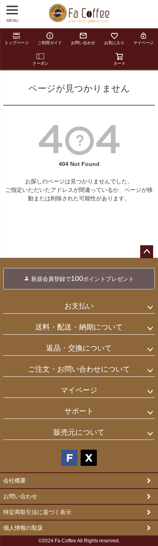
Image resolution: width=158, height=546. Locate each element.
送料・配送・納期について (79, 327)
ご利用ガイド (50, 42)
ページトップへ (146, 251)
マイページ (143, 42)
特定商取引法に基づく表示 (37, 512)
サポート (79, 411)
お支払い (79, 306)
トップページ (16, 42)
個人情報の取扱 (23, 528)
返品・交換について (79, 348)
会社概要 (14, 480)
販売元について (79, 432)
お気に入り (114, 42)
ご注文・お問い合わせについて (79, 369)
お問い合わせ (83, 42)
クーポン (40, 63)
